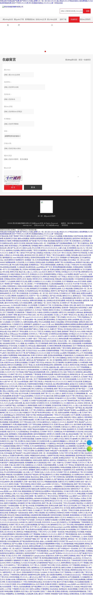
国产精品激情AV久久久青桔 (49, 474)
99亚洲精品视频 (34, 269)
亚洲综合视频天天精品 (58, 269)
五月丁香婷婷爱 (8, 312)
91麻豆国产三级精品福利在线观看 (12, 463)
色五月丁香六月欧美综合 (75, 396)
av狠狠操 (54, 577)
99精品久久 (45, 467)
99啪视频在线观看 (50, 482)
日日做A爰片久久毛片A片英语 (65, 398)
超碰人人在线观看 (46, 541)
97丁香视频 (84, 563)
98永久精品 (20, 496)
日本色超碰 (8, 453)
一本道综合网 (16, 467)
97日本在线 (13, 346)
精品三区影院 (19, 551)
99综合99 (10, 515)
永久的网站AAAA (78, 474)
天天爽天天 (38, 308)
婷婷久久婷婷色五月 (46, 246)
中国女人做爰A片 (77, 417)
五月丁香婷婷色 (65, 572)
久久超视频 (58, 236)
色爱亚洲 (86, 300)
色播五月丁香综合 (56, 329)
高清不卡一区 (34, 296)
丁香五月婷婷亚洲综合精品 (32, 582)
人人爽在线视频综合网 (68, 298)
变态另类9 (11, 353)
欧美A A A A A (77, 329)
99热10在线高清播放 (25, 286)
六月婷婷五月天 (17, 324)
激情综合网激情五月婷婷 (68, 370)
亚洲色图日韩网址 (50, 274)
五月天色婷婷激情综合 (38, 446)
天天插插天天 (22, 346)
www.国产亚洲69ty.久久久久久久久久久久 (63, 553)
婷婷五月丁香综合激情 (20, 331)
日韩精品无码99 (9, 279)
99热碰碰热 (71, 353)
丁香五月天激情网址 (39, 250)
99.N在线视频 (71, 529)
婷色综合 (48, 362)
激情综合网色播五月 (36, 546)
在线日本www (9, 362)
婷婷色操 (79, 312)
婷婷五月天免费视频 (14, 365)
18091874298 (89, 442)
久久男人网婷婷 (10, 296)
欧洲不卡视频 (33, 536)
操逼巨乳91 (50, 556)
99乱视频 (83, 386)
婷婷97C (54, 291)
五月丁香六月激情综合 (81, 243)
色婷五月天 (81, 305)
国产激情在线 (59, 479)
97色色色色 (48, 384)
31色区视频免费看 (49, 465)
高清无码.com (62, 386)
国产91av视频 (17, 544)
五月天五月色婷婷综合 (73, 286)
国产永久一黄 (7, 479)
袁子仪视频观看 (73, 577)
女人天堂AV (79, 403)
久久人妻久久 (56, 393)
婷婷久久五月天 (60, 517)
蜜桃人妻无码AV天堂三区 (29, 255)
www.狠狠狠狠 (70, 446)
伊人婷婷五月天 (83, 439)
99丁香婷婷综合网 (70, 401)
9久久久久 (23, 577)
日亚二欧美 (17, 379)
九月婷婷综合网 (24, 389)
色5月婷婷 (77, 424)
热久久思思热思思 (40, 463)
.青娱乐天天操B (35, 458)
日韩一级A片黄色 (30, 482)
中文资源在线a (57, 305)
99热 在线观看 (39, 513)
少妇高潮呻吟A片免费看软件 (14, 260)
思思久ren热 (26, 248)
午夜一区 (82, 434)
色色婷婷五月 (71, 429)
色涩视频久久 (22, 405)
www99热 (60, 286)
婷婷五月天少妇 (21, 281)
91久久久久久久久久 (59, 381)
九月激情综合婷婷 (54, 288)
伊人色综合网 (83, 491)
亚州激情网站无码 (41, 505)
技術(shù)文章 (41, 19)
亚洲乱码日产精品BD (31, 474)
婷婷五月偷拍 (27, 510)
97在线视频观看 (73, 386)
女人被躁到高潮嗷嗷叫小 (59, 441)
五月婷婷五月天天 (42, 403)
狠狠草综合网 (76, 348)
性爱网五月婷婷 (74, 482)
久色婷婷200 (62, 577)
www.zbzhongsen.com (55, 401)
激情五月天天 (34, 327)
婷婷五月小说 (17, 348)
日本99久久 (33, 334)
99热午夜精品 (15, 274)
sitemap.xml (27, 225)
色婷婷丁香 (59, 262)
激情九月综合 (59, 439)
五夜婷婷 (38, 439)
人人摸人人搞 (77, 405)
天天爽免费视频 (79, 393)
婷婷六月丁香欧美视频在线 (67, 534)
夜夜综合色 (22, 384)
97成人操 (12, 465)
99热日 (19, 451)
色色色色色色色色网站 (46, 517)
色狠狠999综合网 (33, 575)
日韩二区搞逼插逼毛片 (26, 556)
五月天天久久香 (12, 458)
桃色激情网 (54, 260)
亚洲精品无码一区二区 (81, 288)
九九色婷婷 (11, 281)
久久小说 (19, 494)
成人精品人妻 (82, 315)
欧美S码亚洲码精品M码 (44, 365)
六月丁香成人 (62, 277)
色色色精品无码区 (8, 343)
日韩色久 (56, 539)
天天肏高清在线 (26, 448)
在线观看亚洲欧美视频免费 (39, 515)
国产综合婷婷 (34, 591)
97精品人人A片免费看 (65, 274)
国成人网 (51, 591)
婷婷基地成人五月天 (11, 420)
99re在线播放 (23, 334)
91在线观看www (69, 262)
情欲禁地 (79, 503)
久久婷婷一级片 (31, 339)
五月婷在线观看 (34, 393)
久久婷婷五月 (75, 377)
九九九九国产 (15, 570)
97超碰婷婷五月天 (68, 470)
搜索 (87, 11)
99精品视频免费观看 (25, 434)
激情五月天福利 (49, 317)
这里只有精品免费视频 (71, 546)
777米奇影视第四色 (41, 284)
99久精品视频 (9, 477)
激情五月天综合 (67, 393)
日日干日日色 (53, 293)
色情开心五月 (21, 279)
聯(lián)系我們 (85, 19)
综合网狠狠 (50, 262)
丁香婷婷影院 (85, 522)
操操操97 (5, 358)
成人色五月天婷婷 (29, 403)
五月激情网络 (57, 360)
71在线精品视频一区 (14, 505)
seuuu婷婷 (41, 350)
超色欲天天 (74, 384)
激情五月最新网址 (10, 503)
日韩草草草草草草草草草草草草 (28, 367)
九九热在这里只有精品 (19, 305)
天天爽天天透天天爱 (41, 420)
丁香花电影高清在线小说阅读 (43, 398)
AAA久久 (24, 370)
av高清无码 (35, 427)
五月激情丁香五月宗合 (36, 362)
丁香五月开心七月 (44, 532)
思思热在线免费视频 (55, 355)
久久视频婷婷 (85, 577)
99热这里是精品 (57, 491)
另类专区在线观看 (63, 377)
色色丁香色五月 (69, 372)
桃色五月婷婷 (15, 460)
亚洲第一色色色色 (57, 532)
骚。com (89, 393)
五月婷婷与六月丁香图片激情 (69, 293)
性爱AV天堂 (76, 467)
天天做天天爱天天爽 (71, 491)
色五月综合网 (23, 393)
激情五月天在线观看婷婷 (48, 327)
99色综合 (3, 374)
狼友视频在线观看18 (55, 241)
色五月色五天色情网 (49, 341)
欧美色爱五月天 (50, 408)
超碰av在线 (4, 434)
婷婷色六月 (78, 250)
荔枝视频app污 (9, 415)
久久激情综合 (51, 443)
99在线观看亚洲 (80, 477)
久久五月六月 (10, 372)
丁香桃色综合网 (38, 408)
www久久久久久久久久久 (34, 317)
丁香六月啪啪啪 (8, 436)
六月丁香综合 (69, 465)
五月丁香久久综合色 (64, 253)
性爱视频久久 (46, 458)
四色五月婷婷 (31, 441)
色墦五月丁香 (13, 253)
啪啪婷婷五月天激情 (21, 560)
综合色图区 (13, 291)
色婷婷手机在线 (45, 427)
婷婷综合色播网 (59, 396)
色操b (67, 536)
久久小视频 (20, 343)
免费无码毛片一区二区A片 (80, 489)
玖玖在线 (16, 255)
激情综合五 (77, 296)
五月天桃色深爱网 (25, 303)
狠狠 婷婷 (24, 410)
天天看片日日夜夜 (86, 594)
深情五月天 (85, 496)
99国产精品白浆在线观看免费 (34, 372)
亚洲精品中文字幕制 (30, 494)
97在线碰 (73, 513)
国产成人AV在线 (55, 296)
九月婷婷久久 (48, 479)
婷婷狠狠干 (28, 324)
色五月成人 (25, 591)
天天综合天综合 (31, 350)
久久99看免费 (83, 362)
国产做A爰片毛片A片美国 (38, 241)
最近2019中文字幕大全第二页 (28, 315)
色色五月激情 (56, 331)
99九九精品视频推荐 (20, 479)
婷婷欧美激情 (32, 405)
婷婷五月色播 (13, 484)
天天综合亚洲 (57, 503)
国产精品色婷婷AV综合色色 (29, 541)
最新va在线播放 (23, 238)
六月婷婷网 (56, 427)
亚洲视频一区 (29, 260)
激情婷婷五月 (58, 246)
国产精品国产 (17, 453)
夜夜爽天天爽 (60, 434)
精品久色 (22, 272)
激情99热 (64, 539)
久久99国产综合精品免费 (37, 401)
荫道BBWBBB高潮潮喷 (37, 443)
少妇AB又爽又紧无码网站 (52, 308)
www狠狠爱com (82, 410)
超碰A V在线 (45, 348)
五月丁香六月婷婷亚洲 (20, 293)
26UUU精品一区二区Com (76, 260)
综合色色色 (27, 436)
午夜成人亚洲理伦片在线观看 (47, 312)
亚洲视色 (89, 551)
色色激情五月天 (22, 296)
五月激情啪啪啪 (74, 522)
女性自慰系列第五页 (83, 460)
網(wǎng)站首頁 (8, 20)
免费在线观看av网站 (30, 322)
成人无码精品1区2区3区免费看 (54, 300)
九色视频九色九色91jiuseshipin (51, 527)
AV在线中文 (23, 522)
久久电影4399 (69, 403)
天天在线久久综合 (33, 336)
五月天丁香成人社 (28, 365)
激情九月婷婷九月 (81, 486)
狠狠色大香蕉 (70, 520)
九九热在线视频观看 (56, 284)
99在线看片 (71, 312)
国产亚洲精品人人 (28, 508)
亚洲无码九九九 (58, 536)
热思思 (29, 279)
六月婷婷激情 (27, 374)
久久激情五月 (84, 350)
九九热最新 (6, 322)
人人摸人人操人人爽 (26, 358)
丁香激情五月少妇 (18, 589)
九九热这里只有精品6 (13, 546)
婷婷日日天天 (85, 584)
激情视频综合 (7, 257)
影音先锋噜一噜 (30, 319)
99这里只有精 (24, 391)
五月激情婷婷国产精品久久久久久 (48, 563)
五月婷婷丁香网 (11, 315)
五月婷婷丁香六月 (62, 472)
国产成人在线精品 (36, 253)
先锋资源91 (19, 553)
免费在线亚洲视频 (36, 300)
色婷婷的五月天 (47, 424)
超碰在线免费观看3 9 (74, 269)
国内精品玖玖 (7, 348)
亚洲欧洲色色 (74, 594)
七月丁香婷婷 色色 (36, 472)
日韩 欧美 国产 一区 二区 (77, 441)
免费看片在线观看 (51, 520)
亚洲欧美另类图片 (51, 584)
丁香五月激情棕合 (83, 317)
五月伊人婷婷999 (61, 565)
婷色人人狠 (6, 367)
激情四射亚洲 (10, 310)
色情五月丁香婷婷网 (22, 548)
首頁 (80, 60)
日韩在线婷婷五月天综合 (30, 572)
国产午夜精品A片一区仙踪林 (68, 548)
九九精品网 (29, 594)
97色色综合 (44, 436)
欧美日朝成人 (13, 246)
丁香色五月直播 (73, 510)
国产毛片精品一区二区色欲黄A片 (60, 448)
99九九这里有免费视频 (29, 525)
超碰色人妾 (45, 575)
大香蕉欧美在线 (48, 279)
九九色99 (28, 551)
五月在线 (67, 508)
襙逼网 (2, 315)
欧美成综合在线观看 (35, 529)
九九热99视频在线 (13, 410)
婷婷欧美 (8, 467)
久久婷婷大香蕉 (38, 486)
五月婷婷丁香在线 (70, 463)
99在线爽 (65, 515)
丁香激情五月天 (30, 312)
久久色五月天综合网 (28, 563)
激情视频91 (13, 434)
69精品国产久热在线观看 (59, 451)
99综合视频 (62, 260)
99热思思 (53, 277)
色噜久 (31, 513)
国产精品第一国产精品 (74, 408)
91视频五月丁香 (28, 412)
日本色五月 (40, 520)
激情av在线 (44, 477)
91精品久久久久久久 (58, 422)
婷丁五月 (48, 267)
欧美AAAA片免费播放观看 (64, 250)
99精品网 (58, 279)
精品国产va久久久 (80, 274)
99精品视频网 (79, 544)
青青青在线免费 (47, 374)
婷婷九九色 (76, 427)
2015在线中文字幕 (49, 582)
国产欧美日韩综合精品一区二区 (46, 412)
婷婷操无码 (74, 374)
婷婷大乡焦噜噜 (73, 319)
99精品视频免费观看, (24, 486)
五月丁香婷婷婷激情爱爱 (42, 379)
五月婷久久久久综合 (36, 560)
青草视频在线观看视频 (38, 548)
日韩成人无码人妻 (69, 305)
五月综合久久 (9, 551)
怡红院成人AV (86, 238)
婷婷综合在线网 (26, 250)
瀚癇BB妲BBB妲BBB (79, 527)
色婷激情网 (69, 477)
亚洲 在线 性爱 (20, 360)
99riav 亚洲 (52, 494)
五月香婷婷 (14, 358)
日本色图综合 (34, 432)
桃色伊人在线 (48, 529)
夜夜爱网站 (29, 498)
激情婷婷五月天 (55, 525)
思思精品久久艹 (86, 565)
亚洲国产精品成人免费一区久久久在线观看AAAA (30, 377)
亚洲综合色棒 (40, 262)
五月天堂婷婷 (56, 281)
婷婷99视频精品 (26, 460)
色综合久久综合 (73, 277)
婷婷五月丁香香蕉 (54, 272)
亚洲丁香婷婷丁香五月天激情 (19, 236)
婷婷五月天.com (77, 310)
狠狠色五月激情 (5, 241)
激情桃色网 (88, 312)
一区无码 (63, 510)
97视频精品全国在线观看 (55, 446)
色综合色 (25, 546)
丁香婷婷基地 (14, 575)
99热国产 (13, 327)
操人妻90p (9, 539)
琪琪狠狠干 (10, 300)
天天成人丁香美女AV (71, 265)
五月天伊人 (55, 484)
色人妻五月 (65, 436)
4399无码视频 (14, 577)
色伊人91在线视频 (84, 534)
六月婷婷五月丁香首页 (35, 579)
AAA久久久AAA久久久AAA (15, 339)
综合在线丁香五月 (10, 298)
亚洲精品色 (87, 381)
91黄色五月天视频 (85, 384)
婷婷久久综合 (17, 510)
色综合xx (5, 455)
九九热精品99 (79, 355)
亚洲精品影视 (78, 267)
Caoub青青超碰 (23, 381)
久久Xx (71, 451)
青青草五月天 (37, 279)
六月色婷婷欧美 (80, 279)
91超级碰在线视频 (8, 446)
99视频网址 (10, 594)
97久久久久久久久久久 (49, 248)
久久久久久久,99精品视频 (76, 494)
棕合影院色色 (30, 267)
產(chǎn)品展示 (52, 20)
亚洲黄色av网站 (9, 496)
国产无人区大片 (16, 248)
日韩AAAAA (38, 358)
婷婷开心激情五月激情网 (67, 336)
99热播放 (78, 300)
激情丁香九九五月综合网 (68, 505)
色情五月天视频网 (44, 405)
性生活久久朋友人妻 (71, 246)
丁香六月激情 (60, 317)
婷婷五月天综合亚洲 (75, 381)
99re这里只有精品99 (30, 453)
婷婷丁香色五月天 (70, 315)
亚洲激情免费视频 (52, 350)
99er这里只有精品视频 (20, 265)
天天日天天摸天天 (85, 246)
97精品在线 (4, 236)
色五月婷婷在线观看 (26, 420)
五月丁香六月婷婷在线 (57, 477)
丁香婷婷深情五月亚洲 (79, 560)
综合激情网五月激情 (42, 451)
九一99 (85, 248)
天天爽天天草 (83, 589)
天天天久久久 (71, 317)
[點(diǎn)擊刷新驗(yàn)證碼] (13, 178)
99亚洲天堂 (70, 300)
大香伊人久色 (82, 513)
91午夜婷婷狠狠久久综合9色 (73, 432)
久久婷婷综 (44, 370)
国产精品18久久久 (52, 510)
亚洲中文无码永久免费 (39, 355)
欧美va (6, 334)
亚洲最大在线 (10, 579)
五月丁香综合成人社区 (27, 422)
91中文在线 (55, 353)
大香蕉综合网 (24, 458)
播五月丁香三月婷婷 (16, 329)
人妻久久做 (62, 248)
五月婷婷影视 (48, 389)
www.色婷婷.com (73, 584)
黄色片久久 (70, 420)
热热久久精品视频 (57, 322)
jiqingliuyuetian (39, 556)
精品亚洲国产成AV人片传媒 (33, 329)
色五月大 (40, 482)
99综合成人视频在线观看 (37, 346)
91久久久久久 (53, 339)
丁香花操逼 (37, 374)
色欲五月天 (11, 432)
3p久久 (46, 329)
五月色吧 (80, 429)
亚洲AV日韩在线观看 (38, 257)
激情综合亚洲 (13, 427)
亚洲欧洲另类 (36, 503)
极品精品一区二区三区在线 (12, 527)
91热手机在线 (78, 236)
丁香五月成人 (42, 339)
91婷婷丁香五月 (14, 525)
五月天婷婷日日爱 (43, 441)
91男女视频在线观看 (20, 424)
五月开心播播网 (22, 327)
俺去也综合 (35, 477)
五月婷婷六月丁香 (66, 303)
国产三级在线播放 (16, 517)
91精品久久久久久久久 (49, 534)
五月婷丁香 (67, 241)
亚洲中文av (59, 556)
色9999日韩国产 (30, 553)
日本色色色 (68, 329)
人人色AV (84, 536)
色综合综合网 (84, 510)
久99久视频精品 (61, 358)
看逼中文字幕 (31, 415)
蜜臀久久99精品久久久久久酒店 (39, 281)
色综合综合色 (25, 570)
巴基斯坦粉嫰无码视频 (35, 384)
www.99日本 (23, 470)
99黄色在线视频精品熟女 (31, 467)
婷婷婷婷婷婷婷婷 (9, 317)
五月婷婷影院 (71, 248)
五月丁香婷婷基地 (61, 391)
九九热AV (43, 572)
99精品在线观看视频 (22, 515)
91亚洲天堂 (43, 494)
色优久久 (3, 458)
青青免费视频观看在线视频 (62, 267)
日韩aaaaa (14, 334)
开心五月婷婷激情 (41, 343)
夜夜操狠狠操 (67, 346)
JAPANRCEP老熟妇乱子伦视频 (45, 498)
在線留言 (74, 19)
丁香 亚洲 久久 (5, 567)
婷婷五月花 (14, 272)
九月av (50, 236)
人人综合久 (61, 408)
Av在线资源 (85, 415)
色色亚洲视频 (72, 589)
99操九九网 (21, 350)
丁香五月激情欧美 (22, 565)
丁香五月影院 (66, 348)
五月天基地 (27, 348)
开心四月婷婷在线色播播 (13, 472)
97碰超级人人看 (75, 412)
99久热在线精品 (44, 291)
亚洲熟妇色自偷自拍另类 (61, 489)
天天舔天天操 (12, 520)
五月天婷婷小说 (24, 427)
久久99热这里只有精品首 (53, 546)
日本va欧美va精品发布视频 (75, 551)
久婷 (90, 334)
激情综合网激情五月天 (58, 420)
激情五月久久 (67, 296)
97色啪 (63, 429)
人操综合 (5, 575)
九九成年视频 (81, 443)
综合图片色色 (69, 479)
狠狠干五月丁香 (48, 358)
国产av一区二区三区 (77, 436)
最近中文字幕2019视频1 (65, 582)
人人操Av (37, 298)
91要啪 (13, 367)
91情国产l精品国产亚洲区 (67, 410)
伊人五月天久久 (16, 408)
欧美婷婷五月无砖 (10, 238)
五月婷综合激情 (14, 448)
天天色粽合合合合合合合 (72, 575)
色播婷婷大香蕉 (51, 410)
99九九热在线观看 (46, 315)
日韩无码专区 (20, 415)
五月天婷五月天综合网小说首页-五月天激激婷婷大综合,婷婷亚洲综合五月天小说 (34, 501)
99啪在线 (9, 474)
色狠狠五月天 (84, 546)
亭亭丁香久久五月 (52, 257)
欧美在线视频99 (48, 391)
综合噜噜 (16, 250)
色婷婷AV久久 (29, 310)
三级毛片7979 (24, 253)
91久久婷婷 (81, 331)
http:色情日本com (12, 470)
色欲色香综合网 (59, 529)
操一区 (80, 374)
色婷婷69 (9, 250)
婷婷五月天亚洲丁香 (60, 541)
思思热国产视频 (30, 539)
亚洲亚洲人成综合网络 (83, 372)
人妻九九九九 (33, 577)
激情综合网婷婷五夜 (78, 508)
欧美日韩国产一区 (12, 389)
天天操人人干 (58, 315)
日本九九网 (18, 436)
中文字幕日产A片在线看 (26, 520)
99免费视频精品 (65, 474)
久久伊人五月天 (49, 472)
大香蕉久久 (82, 360)
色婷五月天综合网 (34, 522)
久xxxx (53, 522)
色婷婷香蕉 (80, 470)
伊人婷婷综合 (18, 532)
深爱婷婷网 (58, 365)
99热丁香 (60, 570)
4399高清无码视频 (71, 322)
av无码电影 (85, 241)
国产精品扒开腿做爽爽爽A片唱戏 (48, 544)
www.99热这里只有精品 (21, 257)
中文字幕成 (19, 372)
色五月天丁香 (20, 353)
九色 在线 (25, 472)
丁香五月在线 (43, 334)
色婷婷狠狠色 (7, 377)
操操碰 (27, 477)
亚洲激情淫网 (79, 465)
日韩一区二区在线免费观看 (48, 453)
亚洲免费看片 (18, 482)
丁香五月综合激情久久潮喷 (60, 255)
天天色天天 (28, 398)
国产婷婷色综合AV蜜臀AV (41, 491)
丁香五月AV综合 (52, 496)
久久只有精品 (29, 262)
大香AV (83, 498)
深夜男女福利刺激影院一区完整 (41, 238)
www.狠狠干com (75, 496)
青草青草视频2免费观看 (32, 341)
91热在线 (47, 253)
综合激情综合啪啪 (70, 362)
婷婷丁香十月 (46, 393)
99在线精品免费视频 (35, 479)
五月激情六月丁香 (44, 305)
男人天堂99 (24, 269)
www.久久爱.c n (16, 508)
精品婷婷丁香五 (72, 422)
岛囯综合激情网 (63, 412)
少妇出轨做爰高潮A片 (57, 551)
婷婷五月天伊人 (36, 391)
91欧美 (39, 465)
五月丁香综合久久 (16, 341)
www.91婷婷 (46, 484)
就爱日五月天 (63, 482)
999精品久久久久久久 (74, 517)
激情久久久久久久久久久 (8, 384)
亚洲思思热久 (12, 286)
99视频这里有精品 (30, 532)
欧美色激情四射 (33, 370)
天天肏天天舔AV (53, 572)
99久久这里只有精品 (52, 429)
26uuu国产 (44, 336)
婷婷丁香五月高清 (80, 484)
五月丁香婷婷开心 (82, 529)
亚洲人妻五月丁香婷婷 (19, 417)
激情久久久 (69, 424)
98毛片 (78, 298)
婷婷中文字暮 (79, 453)
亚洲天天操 (17, 491)
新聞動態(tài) (30, 19)
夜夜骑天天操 (81, 262)
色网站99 (82, 322)
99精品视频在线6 (24, 355)
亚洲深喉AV (76, 241)
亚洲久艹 (43, 591)
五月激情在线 (51, 286)
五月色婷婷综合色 (31, 291)
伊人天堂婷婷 (19, 477)
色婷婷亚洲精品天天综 (8, 451)
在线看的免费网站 (55, 575)
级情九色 (30, 360)
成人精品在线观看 (72, 434)
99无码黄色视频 (74, 327)
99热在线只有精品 (32, 243)
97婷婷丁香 (37, 558)
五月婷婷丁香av (86, 377)
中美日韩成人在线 (81, 420)
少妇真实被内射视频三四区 (20, 567)
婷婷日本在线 (74, 365)
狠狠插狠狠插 (70, 455)
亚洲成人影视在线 (61, 591)
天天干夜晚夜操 (67, 281)
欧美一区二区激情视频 (47, 243)
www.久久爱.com (48, 324)
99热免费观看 (14, 422)
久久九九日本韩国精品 (72, 501)
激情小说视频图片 (6, 560)
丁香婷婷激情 (81, 398)
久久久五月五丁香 (83, 379)
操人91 (79, 248)
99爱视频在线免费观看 (20, 241)
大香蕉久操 (8, 429)
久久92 (53, 253)
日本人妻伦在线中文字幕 (19, 536)
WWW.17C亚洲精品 (13, 563)
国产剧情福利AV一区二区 (43, 360)
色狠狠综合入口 (30, 465)
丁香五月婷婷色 (24, 484)
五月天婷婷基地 (62, 498)
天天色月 (65, 365)
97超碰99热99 (68, 355)
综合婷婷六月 (52, 548)
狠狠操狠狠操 (26, 491)
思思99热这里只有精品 (84, 455)
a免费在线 (59, 265)
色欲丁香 (13, 441)
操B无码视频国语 (39, 434)
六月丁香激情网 (74, 565)
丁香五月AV (4, 577)
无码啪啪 (34, 246)
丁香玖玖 (15, 587)
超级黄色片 (37, 324)
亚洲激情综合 (33, 265)
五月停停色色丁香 (37, 570)
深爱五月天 (62, 312)
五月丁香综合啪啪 (34, 424)
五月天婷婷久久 (16, 322)
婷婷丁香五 (55, 298)
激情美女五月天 (56, 372)
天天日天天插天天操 (21, 443)
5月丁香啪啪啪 (34, 534)
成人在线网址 (29, 343)
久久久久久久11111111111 (9, 522)
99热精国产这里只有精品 (60, 594)
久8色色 (76, 587)
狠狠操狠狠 (4, 427)
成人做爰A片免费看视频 (8, 355)
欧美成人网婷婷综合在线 (73, 570)
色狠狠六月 (46, 298)
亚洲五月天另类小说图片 (76, 358)
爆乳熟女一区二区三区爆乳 (77, 539)
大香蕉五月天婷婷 (39, 286)
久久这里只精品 (42, 553)
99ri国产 (8, 370)
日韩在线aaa (11, 350)
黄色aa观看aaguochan (47, 417)
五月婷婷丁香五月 (46, 432)
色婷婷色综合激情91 (7, 553)
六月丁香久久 (34, 565)
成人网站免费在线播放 (61, 384)
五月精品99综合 (61, 319)
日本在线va (36, 348)
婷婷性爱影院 (66, 563)
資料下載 (63, 19)
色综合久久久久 (47, 439)
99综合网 (60, 443)
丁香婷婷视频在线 (66, 484)
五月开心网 (13, 386)
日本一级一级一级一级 (44, 539)
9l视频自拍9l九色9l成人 (38, 455)
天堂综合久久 (66, 427)
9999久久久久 (33, 417)
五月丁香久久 (34, 527)
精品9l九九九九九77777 (39, 236)
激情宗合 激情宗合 (49, 460)
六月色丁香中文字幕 (66, 453)
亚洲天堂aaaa (59, 424)
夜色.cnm (35, 436)
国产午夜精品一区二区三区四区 (21, 284)
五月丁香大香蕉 (67, 525)
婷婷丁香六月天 (44, 577)
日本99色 (51, 250)
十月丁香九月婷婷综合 (37, 410)
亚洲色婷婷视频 (69, 443)
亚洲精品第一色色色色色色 (18, 513)
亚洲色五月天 (67, 405)
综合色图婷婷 (18, 474)
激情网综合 (35, 567)
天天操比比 (10, 360)
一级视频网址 (57, 486)
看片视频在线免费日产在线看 (12, 398)
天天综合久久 (86, 558)
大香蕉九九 (8, 255)
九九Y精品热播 (67, 288)
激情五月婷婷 (66, 567)
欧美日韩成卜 (83, 308)
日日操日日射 (56, 405)
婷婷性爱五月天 (86, 272)
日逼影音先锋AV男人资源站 (19, 455)
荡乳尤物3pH (4, 336)
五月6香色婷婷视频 (42, 260)
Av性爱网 (61, 520)
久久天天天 (68, 284)
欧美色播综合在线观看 (26, 298)
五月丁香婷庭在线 (79, 346)
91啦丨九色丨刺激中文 (55, 463)
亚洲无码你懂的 (55, 515)
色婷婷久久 (41, 496)
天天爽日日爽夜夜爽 (54, 346)
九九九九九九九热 (15, 412)
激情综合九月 (5, 274)
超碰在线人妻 (54, 367)
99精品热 (47, 560)
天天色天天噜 (61, 341)
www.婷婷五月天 (57, 508)
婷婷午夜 (25, 527)
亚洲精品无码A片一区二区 (68, 458)
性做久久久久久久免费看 (24, 308)
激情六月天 (18, 288)
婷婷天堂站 (53, 343)
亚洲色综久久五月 (36, 274)
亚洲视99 (17, 591)
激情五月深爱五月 (79, 448)
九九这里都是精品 (22, 432)
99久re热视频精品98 (40, 448)
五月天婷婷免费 (45, 567)
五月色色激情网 (5, 396)
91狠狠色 (47, 331)
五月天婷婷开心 (9, 565)
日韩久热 (87, 403)
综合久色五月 (5, 536)
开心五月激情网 (58, 362)
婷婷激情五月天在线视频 (38, 288)
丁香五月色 (14, 393)
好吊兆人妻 (10, 288)
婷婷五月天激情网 (71, 439)
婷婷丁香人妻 (46, 503)
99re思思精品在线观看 (8, 267)
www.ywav (48, 486)
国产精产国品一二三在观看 (18, 401)
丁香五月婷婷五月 (66, 587)
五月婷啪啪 (20, 498)
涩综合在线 (88, 432)
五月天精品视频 (13, 269)
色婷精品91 (63, 589)
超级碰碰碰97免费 (45, 536)
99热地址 (83, 365)
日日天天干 (25, 274)
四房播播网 (29, 463)
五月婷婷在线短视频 (27, 439)
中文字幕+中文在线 (79, 284)
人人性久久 (53, 336)
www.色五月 (42, 272)
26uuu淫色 (4, 329)
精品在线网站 (62, 343)
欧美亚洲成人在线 (19, 429)
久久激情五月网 (77, 572)
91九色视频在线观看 (82, 582)
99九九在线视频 (44, 322)
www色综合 (77, 558)
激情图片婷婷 (55, 348)
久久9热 (26, 288)
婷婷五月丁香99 (44, 255)
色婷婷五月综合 (45, 489)
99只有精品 (28, 386)
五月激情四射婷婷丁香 (80, 567)
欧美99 (6, 460)
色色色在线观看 (67, 279)
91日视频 (80, 532)
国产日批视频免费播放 (64, 243)
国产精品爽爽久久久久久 (40, 587)
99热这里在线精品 (30, 517)
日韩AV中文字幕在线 (79, 253)
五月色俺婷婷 (62, 327)
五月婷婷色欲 (75, 536)
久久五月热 (44, 367)
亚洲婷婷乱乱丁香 (76, 472)
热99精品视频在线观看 (50, 558)
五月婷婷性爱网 (68, 486)
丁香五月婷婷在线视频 (47, 265)
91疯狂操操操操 (55, 470)
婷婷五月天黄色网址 (70, 360)
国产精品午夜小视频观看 (66, 291)
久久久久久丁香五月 (36, 331)
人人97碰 (7, 589)
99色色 (61, 455)
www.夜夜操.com (6, 491)
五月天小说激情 (54, 436)
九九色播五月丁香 (39, 510)
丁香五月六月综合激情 (61, 415)
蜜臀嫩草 (32, 470)
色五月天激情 (53, 370)
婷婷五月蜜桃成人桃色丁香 (73, 556)
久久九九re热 (8, 403)
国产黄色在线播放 (65, 558)
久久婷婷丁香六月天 (14, 374)
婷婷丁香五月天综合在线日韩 (64, 389)
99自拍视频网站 (75, 339)
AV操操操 (88, 532)
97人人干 (79, 353)
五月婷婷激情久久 (56, 403)
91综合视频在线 (13, 541)
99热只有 (55, 303)
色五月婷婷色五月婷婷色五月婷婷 (57, 513)
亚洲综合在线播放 (21, 362)
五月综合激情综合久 (43, 422)
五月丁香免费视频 (82, 367)
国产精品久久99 (43, 525)
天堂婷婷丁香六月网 (47, 565)
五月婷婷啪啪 (19, 594)
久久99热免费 (65, 310)
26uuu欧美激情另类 (43, 508)
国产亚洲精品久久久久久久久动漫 (38, 353)
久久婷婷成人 (44, 296)
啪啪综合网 (35, 489)
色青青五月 (50, 434)
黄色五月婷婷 (36, 484)
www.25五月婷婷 (80, 281)
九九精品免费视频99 (7, 534)
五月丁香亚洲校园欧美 (40, 551)
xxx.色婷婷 (26, 277)
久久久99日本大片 (50, 579)
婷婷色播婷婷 (79, 525)
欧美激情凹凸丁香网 (82, 479)
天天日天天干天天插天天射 (43, 396)
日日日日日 (46, 522)
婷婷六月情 (16, 370)
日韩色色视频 (14, 439)
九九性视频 (37, 386)
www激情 (63, 353)
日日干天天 (85, 339)
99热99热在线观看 (22, 534)
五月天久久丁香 (83, 463)
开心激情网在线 (24, 246)
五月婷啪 (5, 393)
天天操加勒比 (27, 408)
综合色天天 (75, 563)
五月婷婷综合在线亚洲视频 (58, 334)
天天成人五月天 (11, 556)
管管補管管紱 (63, 496)
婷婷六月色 (20, 465)
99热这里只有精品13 (61, 374)
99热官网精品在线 (15, 277)
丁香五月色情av (74, 498)
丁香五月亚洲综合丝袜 (18, 336)
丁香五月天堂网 (28, 451)
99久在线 (5, 272)
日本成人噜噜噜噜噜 (49, 386)
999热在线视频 (65, 467)
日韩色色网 (16, 529)
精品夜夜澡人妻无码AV (72, 238)
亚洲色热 (21, 291)
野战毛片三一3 (19, 319)
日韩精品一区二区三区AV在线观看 (64, 379)
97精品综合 (4, 386)
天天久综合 (72, 460)
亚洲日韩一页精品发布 (70, 308)
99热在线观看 (58, 238)
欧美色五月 (66, 560)
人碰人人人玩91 (31, 272)
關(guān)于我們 (19, 20)
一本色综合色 (15, 489)
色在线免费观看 (24, 587)
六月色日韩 (20, 262)
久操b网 (55, 458)
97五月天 (18, 300)
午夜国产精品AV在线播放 (35, 429)
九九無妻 (60, 465)
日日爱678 (21, 441)
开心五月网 (36, 248)
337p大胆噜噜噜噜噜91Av (26, 584)
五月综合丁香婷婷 (41, 310)
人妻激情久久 (61, 494)
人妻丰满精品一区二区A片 (42, 303)
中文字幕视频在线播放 (84, 520)
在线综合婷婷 (37, 460)
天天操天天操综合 (29, 544)
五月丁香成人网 (83, 505)
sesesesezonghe (6, 379)
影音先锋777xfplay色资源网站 (22, 396)
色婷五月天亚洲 (19, 243)
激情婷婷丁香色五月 (69, 331)
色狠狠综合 (62, 584)
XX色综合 (25, 300)
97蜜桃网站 (45, 589)
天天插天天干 (19, 539)
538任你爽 (18, 403)
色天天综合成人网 (9, 486)
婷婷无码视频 (54, 587)
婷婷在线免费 (63, 339)
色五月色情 (40, 584)
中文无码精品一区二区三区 (38, 293)
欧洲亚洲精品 (86, 424)
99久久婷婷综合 (37, 389)
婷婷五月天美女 (54, 310)
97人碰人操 (45, 269)
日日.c (48, 372)
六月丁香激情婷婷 (18, 558)
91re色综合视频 (85, 265)
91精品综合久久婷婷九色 (40, 277)
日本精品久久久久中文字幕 (70, 272)
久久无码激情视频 (67, 544)
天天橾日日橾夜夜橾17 (14, 582)
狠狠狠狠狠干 (7, 424)
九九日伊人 (52, 377)
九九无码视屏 (32, 305)
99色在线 (48, 381)
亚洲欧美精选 (68, 236)
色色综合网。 (85, 327)
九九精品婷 (21, 267)
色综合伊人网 (5, 248)
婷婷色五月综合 (63, 579)
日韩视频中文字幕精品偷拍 (69, 257)
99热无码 (67, 417)
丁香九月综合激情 (69, 503)
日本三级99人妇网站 (32, 589)
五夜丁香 (24, 529)
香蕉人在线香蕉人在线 (10, 391)
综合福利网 (80, 446)
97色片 (20, 386)
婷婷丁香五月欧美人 (37, 381)
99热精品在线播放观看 (45, 415)
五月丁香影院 (56, 560)
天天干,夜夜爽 (75, 415)
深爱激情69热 (21, 579)
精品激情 (71, 391)
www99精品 (40, 267)
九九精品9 (19, 310)
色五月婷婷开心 (62, 522)
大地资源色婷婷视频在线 (77, 591)
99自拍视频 (88, 353)
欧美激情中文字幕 (24, 503)
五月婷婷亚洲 (19, 312)
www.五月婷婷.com (83, 291)
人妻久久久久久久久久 (68, 367)
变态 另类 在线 (27, 379)
